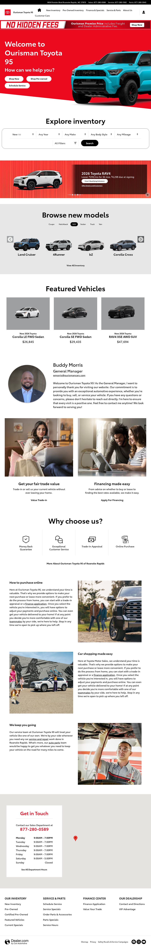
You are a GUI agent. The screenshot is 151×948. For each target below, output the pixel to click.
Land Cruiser (27, 254)
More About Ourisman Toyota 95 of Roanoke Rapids (75, 563)
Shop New (14, 78)
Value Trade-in (39, 500)
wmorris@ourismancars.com (69, 375)
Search (89, 143)
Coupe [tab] (51, 224)
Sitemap (84, 941)
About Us (127, 10)
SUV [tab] (74, 224)
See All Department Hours (34, 869)
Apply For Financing (112, 500)
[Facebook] (134, 942)
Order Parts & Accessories (57, 914)
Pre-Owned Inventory (73, 10)
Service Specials (52, 909)
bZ (91, 254)
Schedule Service (17, 85)
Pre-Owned (11, 909)
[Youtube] (144, 942)
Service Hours (50, 925)
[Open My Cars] (142, 12)
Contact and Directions (132, 903)
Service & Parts (114, 10)
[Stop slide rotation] (147, 194)
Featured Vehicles (14, 919)
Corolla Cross (123, 254)
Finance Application (94, 903)
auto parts (54, 742)
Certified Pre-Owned (16, 914)
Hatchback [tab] (63, 224)
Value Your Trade (92, 909)
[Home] (9, 12)
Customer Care (42, 15)
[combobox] (23, 134)
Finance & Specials (95, 10)
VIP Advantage (127, 909)
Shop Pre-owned (39, 78)
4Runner (59, 254)
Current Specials (14, 925)
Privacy (93, 941)
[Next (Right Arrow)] (141, 239)
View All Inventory (75, 265)
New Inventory (53, 10)
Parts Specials (50, 919)
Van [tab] (100, 224)
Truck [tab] (92, 224)
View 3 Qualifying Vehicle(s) (72, 181)
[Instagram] (139, 942)
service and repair (39, 739)
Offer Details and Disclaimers (69, 185)
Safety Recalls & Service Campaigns (113, 941)
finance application (36, 603)
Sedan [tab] (83, 224)
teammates (15, 621)
